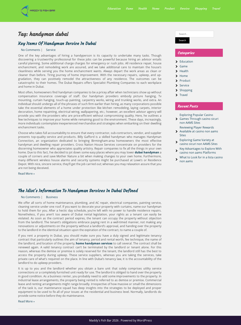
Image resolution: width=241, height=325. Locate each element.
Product (170, 8)
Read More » (26, 173)
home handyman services (94, 243)
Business (52, 197)
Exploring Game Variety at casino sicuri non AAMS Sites (199, 142)
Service (184, 8)
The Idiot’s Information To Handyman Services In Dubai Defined (78, 190)
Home (155, 8)
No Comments (30, 50)
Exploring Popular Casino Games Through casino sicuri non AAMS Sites (199, 119)
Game (129, 8)
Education (114, 8)
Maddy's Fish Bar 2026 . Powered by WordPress (120, 320)
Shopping (201, 8)
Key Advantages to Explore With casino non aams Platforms (201, 150)
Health (142, 8)
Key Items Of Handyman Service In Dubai (57, 43)
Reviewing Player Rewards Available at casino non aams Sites (199, 131)
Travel (216, 8)
